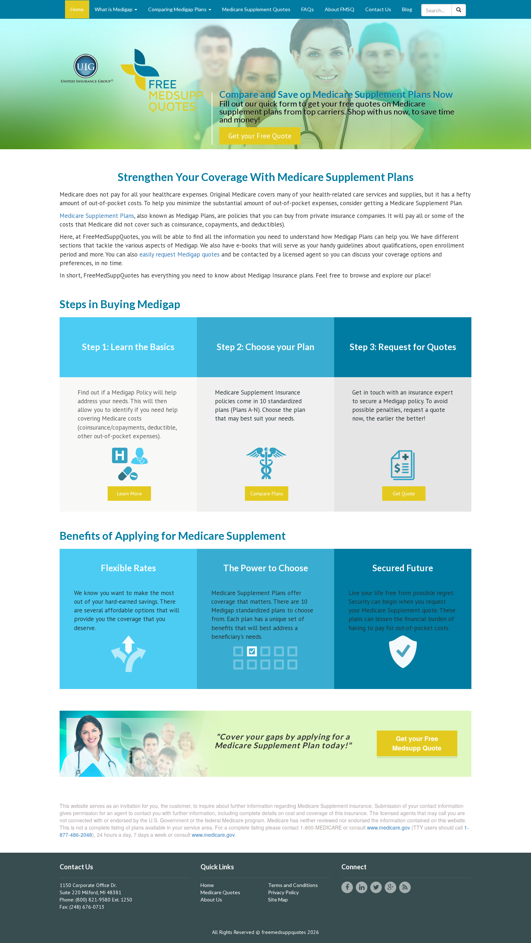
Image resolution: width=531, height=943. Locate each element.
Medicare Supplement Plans (97, 216)
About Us (211, 899)
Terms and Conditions (293, 885)
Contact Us (378, 9)
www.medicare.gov (388, 827)
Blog (407, 9)
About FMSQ (339, 9)
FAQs (307, 9)
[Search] (459, 10)
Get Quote (404, 493)
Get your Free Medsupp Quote (416, 743)
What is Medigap (114, 9)
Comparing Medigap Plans (178, 9)
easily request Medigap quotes (179, 254)
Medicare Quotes (220, 892)
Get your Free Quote (260, 136)
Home (77, 9)
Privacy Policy (283, 892)
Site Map (278, 899)
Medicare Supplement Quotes (256, 9)
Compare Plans (266, 493)
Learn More (129, 493)
